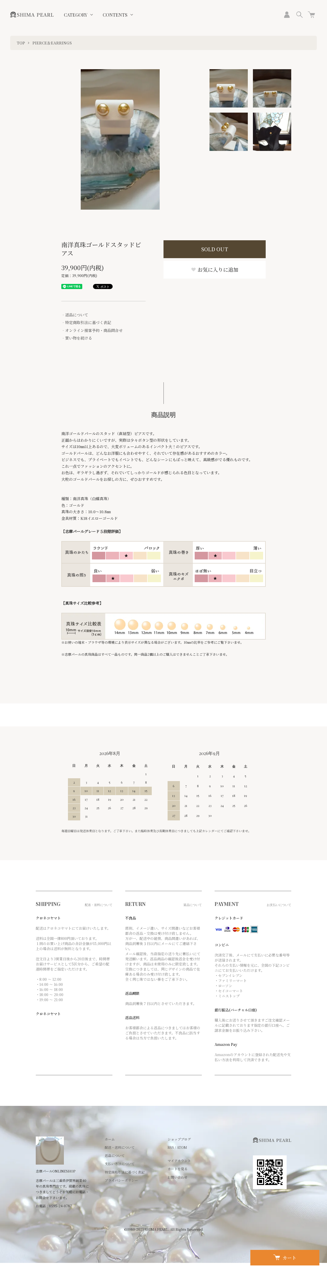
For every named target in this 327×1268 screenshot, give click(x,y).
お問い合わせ (178, 1177)
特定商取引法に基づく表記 (125, 1172)
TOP (21, 42)
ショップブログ (179, 1139)
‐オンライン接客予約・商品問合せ (92, 330)
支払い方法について (120, 1163)
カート (289, 1257)
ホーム (110, 1139)
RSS (171, 1147)
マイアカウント (179, 1160)
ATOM (182, 1147)
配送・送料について (120, 1147)
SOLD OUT (214, 249)
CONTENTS (115, 15)
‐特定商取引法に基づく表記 (86, 322)
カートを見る (178, 1168)
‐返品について (74, 314)
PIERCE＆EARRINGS (52, 42)
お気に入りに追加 (217, 269)
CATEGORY (75, 15)
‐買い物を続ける (76, 338)
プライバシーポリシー (121, 1180)
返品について (115, 1155)
